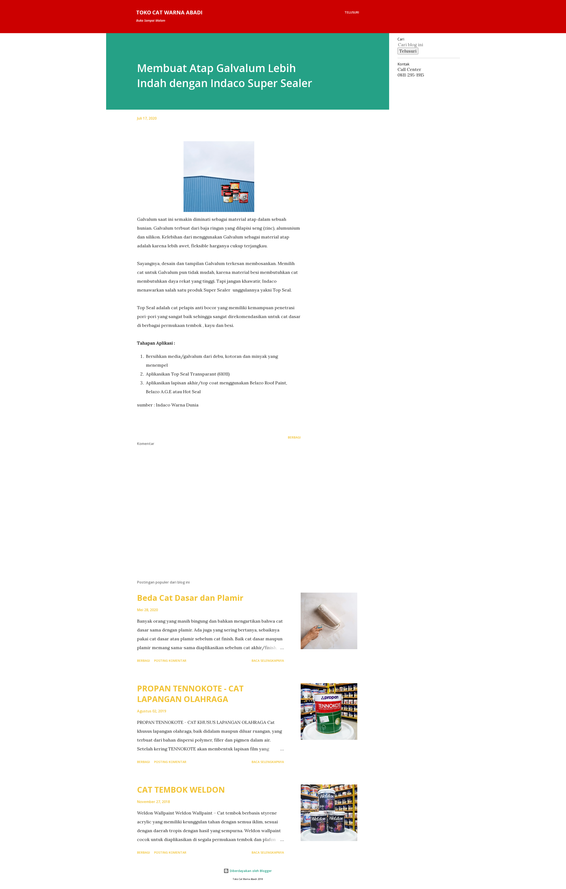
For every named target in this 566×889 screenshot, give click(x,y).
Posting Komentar (170, 660)
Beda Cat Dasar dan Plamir (190, 597)
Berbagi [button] (294, 437)
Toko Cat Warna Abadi (169, 12)
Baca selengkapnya (268, 660)
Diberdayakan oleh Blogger (250, 871)
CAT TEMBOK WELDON (181, 789)
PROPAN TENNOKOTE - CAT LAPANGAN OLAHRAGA (190, 693)
